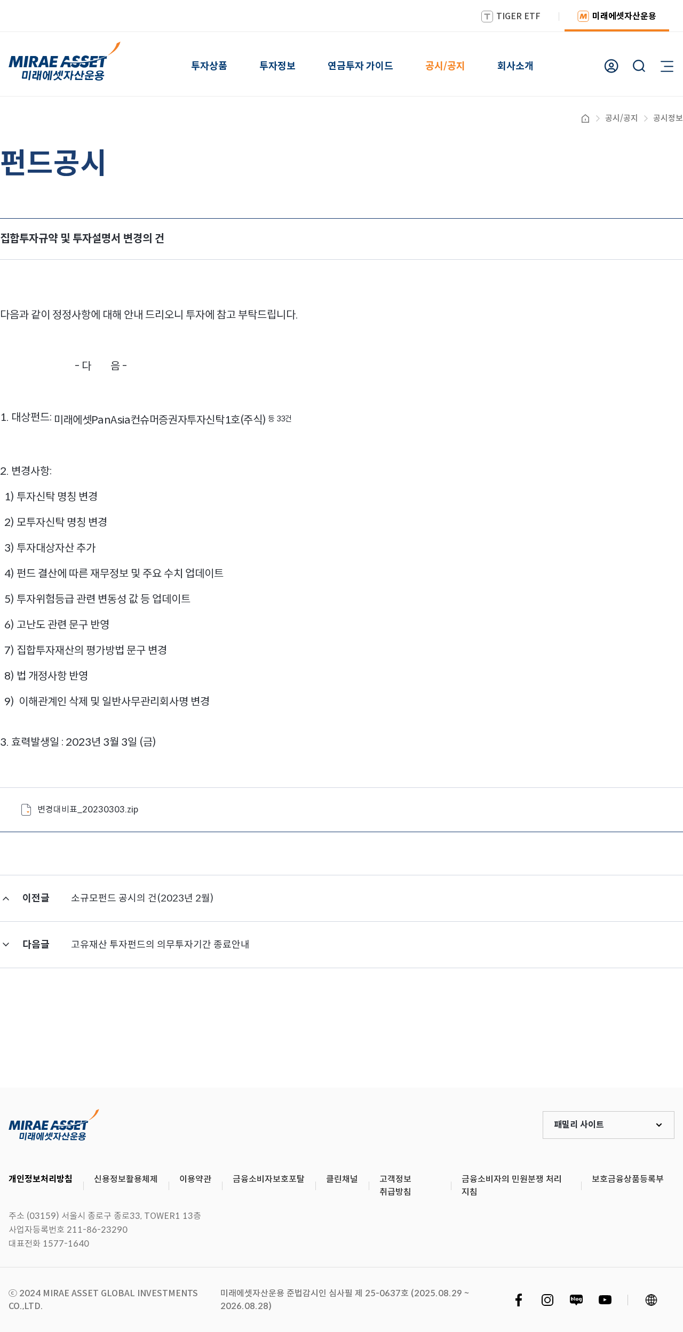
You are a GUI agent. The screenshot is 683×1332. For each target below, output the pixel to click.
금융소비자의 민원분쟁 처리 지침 (512, 1186)
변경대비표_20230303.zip (87, 809)
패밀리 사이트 (579, 1124)
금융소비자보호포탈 (269, 1179)
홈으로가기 (585, 118)
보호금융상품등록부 (628, 1179)
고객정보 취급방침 (395, 1186)
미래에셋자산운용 (624, 16)
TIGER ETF (518, 16)
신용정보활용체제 (126, 1179)
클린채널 (342, 1179)
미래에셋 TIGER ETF (54, 1125)
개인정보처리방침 (41, 1179)
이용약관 (195, 1179)
